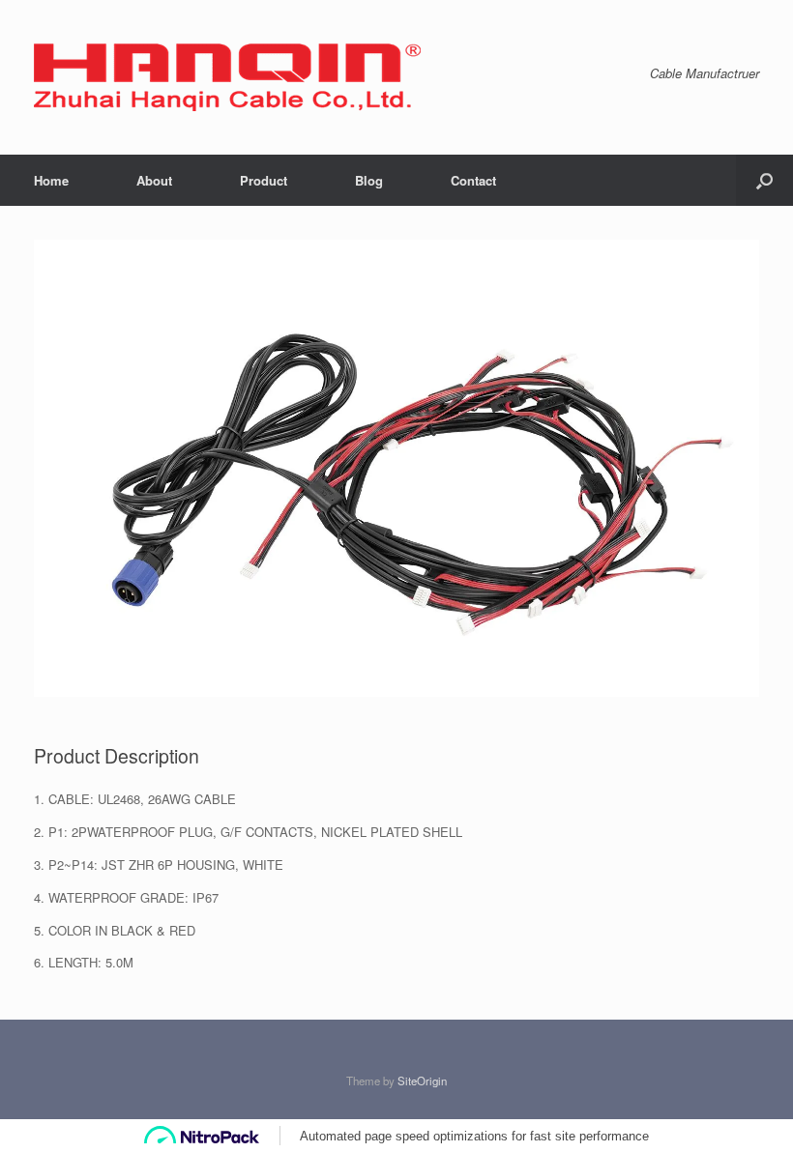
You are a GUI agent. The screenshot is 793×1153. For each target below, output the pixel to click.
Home (51, 180)
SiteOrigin (422, 1080)
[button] (764, 180)
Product (263, 180)
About (154, 180)
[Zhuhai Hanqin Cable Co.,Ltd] (227, 77)
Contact (473, 180)
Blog (369, 180)
